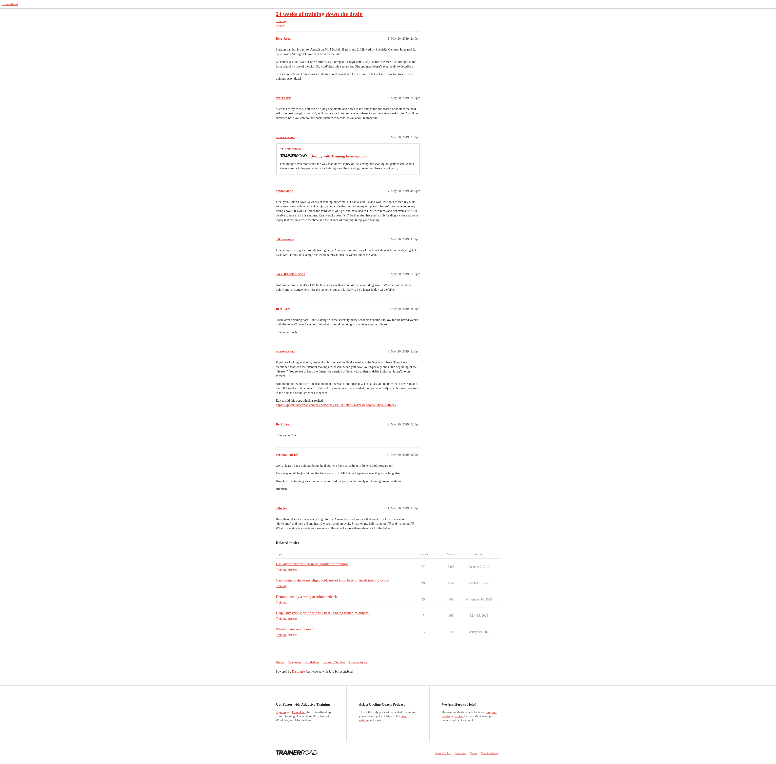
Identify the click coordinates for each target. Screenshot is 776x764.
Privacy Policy (358, 662)
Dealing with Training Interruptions (338, 156)
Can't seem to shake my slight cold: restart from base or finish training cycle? (333, 580)
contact (459, 716)
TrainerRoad (10, 4)
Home (280, 662)
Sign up (281, 712)
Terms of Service (334, 662)
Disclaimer (460, 753)
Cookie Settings (490, 753)
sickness (280, 25)
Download (299, 712)
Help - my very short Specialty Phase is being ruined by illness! (323, 613)
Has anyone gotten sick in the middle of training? (312, 564)
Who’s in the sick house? (294, 629)
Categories (294, 662)
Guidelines (312, 662)
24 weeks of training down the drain (319, 14)
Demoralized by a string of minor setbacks (307, 597)
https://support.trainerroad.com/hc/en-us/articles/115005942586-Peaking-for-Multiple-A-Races (336, 405)
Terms (473, 753)
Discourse (298, 671)
